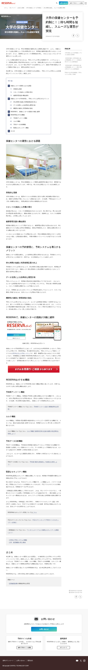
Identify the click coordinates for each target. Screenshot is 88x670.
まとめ (11, 131)
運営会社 (30, 660)
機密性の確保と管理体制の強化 (21, 108)
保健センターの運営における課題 (19, 86)
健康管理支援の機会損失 (19, 95)
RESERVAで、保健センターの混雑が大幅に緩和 (24, 111)
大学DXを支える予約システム (21, 353)
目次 (9, 81)
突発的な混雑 (16, 89)
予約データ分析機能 (18, 124)
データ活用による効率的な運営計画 (22, 105)
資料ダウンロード (8, 660)
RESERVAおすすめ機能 (16, 115)
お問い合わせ (63, 3)
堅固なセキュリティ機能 (19, 128)
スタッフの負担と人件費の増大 (21, 92)
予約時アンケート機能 (18, 118)
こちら (35, 512)
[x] (77, 35)
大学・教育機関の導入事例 (17, 542)
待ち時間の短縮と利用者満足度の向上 (23, 102)
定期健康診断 (13, 583)
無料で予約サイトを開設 (76, 3)
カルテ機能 (15, 121)
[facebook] (73, 35)
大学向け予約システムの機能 (18, 540)
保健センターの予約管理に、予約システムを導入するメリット (28, 98)
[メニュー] (86, 3)
